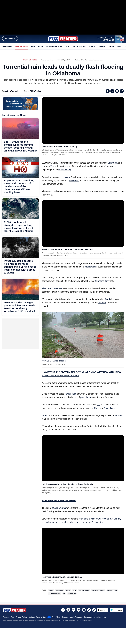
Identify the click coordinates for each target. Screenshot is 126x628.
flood (107, 299)
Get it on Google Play (116, 610)
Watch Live (7, 46)
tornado (118, 415)
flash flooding (64, 169)
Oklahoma (112, 163)
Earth (96, 408)
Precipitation (112, 590)
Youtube (78, 610)
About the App (8, 617)
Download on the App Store (102, 610)
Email (117, 91)
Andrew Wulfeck (11, 91)
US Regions (72, 593)
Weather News (21, 46)
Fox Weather (63, 38)
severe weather (59, 508)
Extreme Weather (54, 46)
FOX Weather (35, 91)
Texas (53, 166)
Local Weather (79, 46)
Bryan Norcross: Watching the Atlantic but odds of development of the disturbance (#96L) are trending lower (19, 186)
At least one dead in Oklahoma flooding (59, 146)
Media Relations (76, 617)
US (64, 593)
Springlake (109, 408)
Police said (74, 180)
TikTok (89, 610)
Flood (51, 590)
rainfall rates (70, 394)
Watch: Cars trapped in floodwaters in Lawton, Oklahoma (67, 249)
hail (98, 404)
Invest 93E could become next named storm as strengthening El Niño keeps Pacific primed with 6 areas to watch (20, 267)
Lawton (66, 177)
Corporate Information (92, 617)
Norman (102, 302)
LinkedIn (84, 610)
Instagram (73, 610)
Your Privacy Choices (60, 617)
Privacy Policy (21, 617)
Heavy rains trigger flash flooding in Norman (62, 577)
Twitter (112, 91)
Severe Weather (54, 593)
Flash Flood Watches (52, 288)
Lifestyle (101, 46)
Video (111, 46)
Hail (74, 590)
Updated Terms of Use (37, 617)
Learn (67, 46)
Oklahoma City (101, 281)
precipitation (91, 267)
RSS (94, 610)
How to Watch (37, 46)
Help (104, 617)
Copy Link (122, 91)
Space (92, 46)
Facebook (108, 91)
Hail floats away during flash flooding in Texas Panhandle (67, 484)
